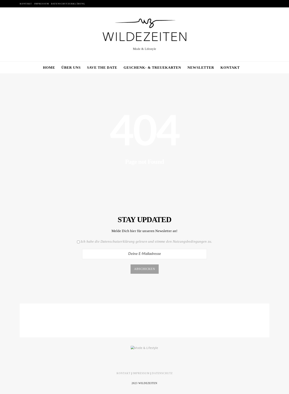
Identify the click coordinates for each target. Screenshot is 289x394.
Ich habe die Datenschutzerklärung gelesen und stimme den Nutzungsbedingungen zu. (146, 241)
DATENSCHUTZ (162, 373)
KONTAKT (26, 4)
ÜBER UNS (71, 68)
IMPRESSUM (41, 4)
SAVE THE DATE (102, 68)
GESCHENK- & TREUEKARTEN (152, 68)
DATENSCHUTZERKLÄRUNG (68, 4)
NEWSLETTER (200, 68)
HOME (49, 68)
